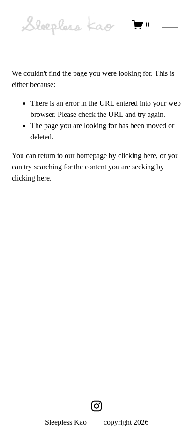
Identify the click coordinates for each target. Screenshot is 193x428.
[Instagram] (96, 406)
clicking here (137, 156)
